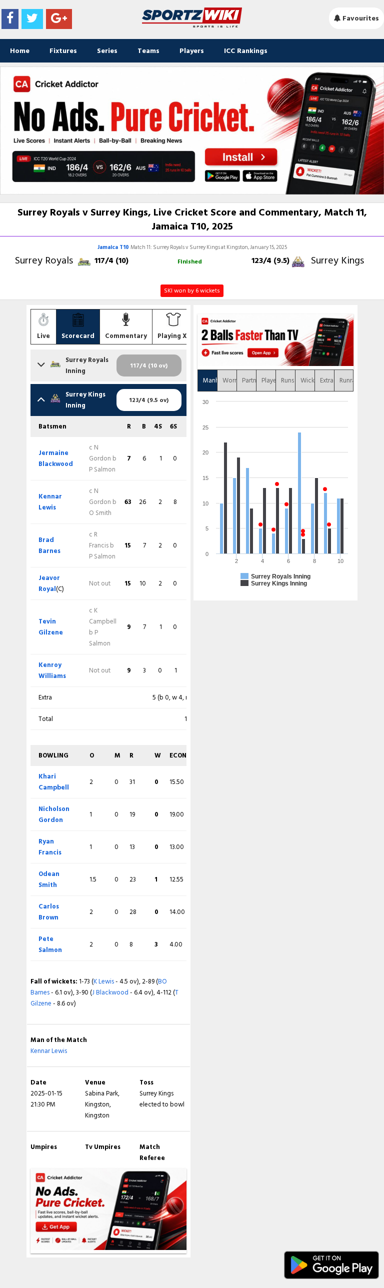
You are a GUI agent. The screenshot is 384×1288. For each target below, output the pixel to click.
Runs (287, 380)
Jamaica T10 (114, 247)
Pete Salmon (50, 945)
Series (107, 50)
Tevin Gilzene (50, 627)
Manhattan (210, 380)
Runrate (347, 380)
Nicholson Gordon (54, 815)
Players (192, 50)
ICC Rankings (246, 50)
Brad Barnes (49, 545)
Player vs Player (269, 380)
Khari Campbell (53, 782)
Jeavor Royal (49, 583)
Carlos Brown (48, 912)
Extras (327, 380)
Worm (229, 380)
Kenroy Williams (52, 671)
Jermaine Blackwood (55, 459)
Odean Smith (49, 879)
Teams (149, 50)
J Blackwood (110, 992)
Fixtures (63, 50)
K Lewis (104, 981)
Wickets (307, 380)
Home (20, 50)
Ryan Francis (50, 847)
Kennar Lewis (50, 502)
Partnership (249, 380)
